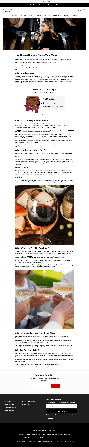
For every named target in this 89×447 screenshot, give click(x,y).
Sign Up (55, 386)
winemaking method (67, 153)
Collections (38, 15)
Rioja (64, 182)
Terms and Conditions (20, 441)
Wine (30, 15)
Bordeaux (70, 76)
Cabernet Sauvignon (32, 142)
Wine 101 (66, 15)
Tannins (53, 140)
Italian (27, 265)
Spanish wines (57, 182)
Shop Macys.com (10, 410)
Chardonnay (28, 136)
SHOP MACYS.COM (44, 1)
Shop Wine (8, 401)
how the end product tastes (41, 123)
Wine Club (14, 15)
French (28, 159)
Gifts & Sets (47, 15)
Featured (74, 15)
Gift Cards (23, 15)
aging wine (25, 79)
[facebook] (22, 404)
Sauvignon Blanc (30, 257)
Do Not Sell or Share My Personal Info (64, 441)
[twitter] (28, 404)
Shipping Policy (9, 404)
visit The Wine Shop (56, 367)
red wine (19, 130)
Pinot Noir (29, 256)
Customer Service (10, 407)
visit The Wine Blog (57, 364)
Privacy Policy (50, 418)
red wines (21, 140)
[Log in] (79, 10)
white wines (71, 130)
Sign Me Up (61, 411)
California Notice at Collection (44, 441)
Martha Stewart (57, 15)
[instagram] (25, 404)
